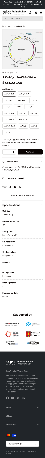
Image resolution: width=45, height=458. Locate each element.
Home (4, 26)
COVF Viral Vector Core (18, 451)
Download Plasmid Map (22, 195)
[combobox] (22, 18)
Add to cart (30, 152)
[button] (36, 12)
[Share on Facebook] (15, 187)
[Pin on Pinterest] (20, 187)
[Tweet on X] (10, 187)
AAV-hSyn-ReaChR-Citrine (16, 26)
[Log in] (30, 12)
